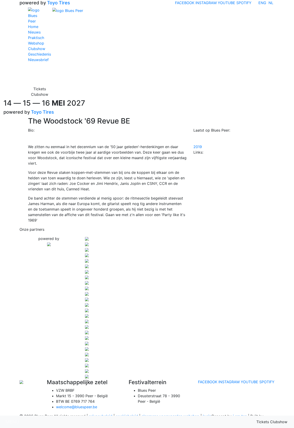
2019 (197, 146)
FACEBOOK (184, 2)
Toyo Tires (58, 3)
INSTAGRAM (206, 2)
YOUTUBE (226, 2)
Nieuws (34, 32)
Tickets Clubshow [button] (39, 92)
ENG (262, 2)
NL (271, 2)
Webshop (36, 43)
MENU (12, 422)
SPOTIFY (244, 2)
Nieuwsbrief (38, 59)
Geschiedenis (39, 54)
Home (33, 26)
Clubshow (36, 48)
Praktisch (36, 37)
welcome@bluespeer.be (76, 407)
